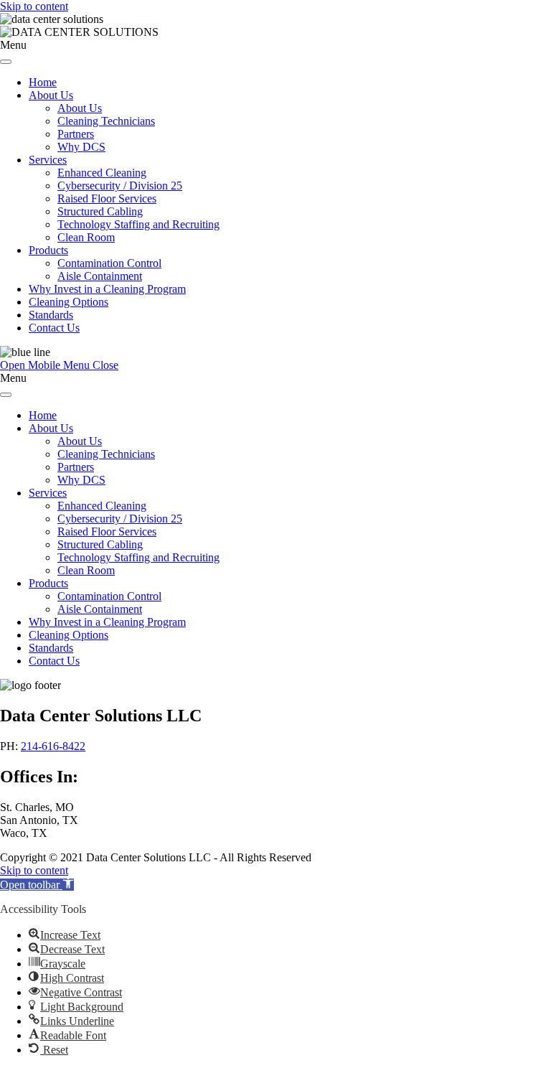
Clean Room (86, 237)
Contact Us (54, 328)
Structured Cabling (100, 211)
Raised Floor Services (106, 198)
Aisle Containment (99, 276)
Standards (51, 315)
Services (48, 160)
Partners (75, 134)
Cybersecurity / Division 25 (119, 185)
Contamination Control (109, 263)
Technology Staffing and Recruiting (138, 224)
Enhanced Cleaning (101, 173)
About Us (51, 95)
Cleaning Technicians (106, 121)
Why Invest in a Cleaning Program (107, 289)
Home (43, 82)
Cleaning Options (68, 302)
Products (48, 250)
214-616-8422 (53, 746)
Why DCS (81, 147)
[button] (37, 885)
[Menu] (5, 62)
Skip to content (34, 6)
